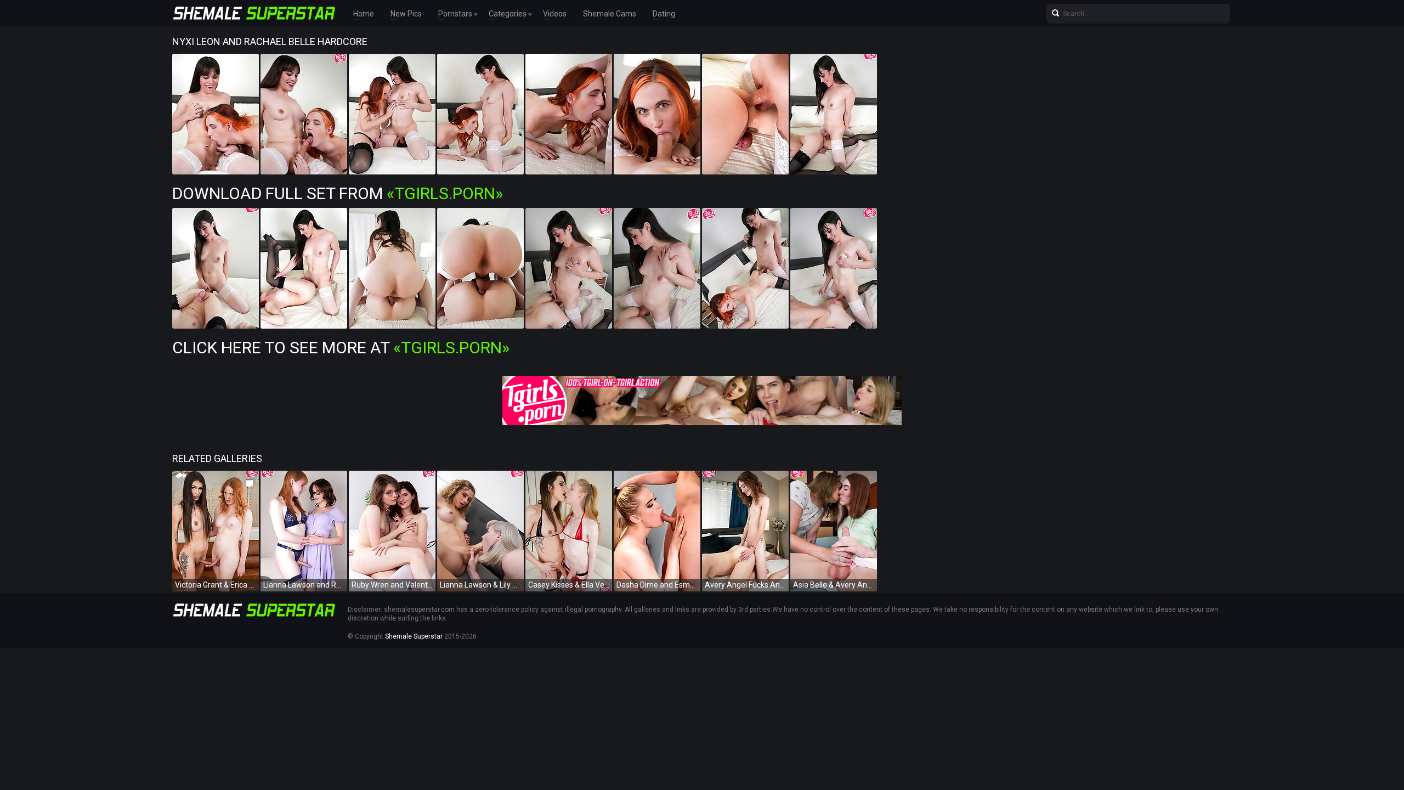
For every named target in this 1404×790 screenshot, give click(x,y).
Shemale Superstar (414, 636)
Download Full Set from (337, 193)
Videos (555, 13)
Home (363, 13)
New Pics (406, 13)
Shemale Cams (609, 13)
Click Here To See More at (340, 347)
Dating (664, 13)
